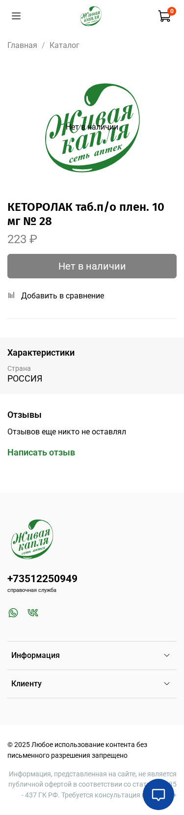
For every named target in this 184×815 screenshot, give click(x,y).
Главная (22, 45)
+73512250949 (42, 579)
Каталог (64, 45)
